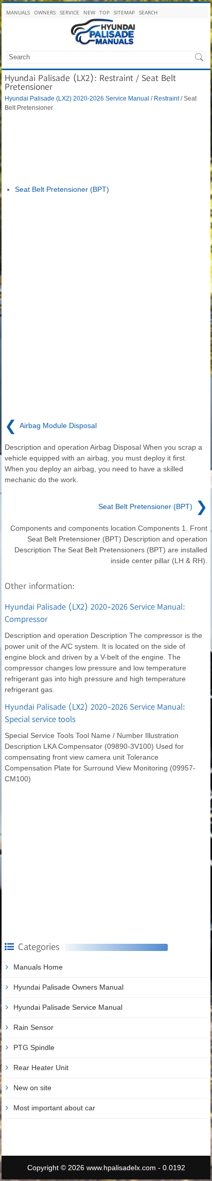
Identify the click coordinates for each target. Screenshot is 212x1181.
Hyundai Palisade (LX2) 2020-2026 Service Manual (77, 98)
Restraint (166, 98)
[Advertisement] (106, 148)
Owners (45, 12)
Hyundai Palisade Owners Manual (68, 987)
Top (104, 12)
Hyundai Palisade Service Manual (67, 1007)
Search (148, 12)
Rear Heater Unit (40, 1067)
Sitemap (124, 12)
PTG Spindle (34, 1047)
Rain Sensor (33, 1027)
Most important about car (54, 1108)
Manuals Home (38, 967)
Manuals (18, 12)
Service (69, 12)
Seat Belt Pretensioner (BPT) (62, 189)
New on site (32, 1088)
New (89, 12)
